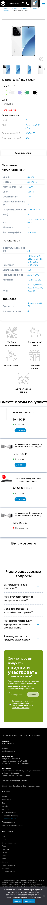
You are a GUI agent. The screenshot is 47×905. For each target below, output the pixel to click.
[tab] (23, 153)
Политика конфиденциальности (14, 781)
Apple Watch (6, 800)
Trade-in (5, 846)
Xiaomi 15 (32, 182)
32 (28, 251)
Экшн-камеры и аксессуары (13, 825)
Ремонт (5, 856)
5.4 (28, 227)
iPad (3, 803)
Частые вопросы (8, 865)
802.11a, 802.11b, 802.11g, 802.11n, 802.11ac (35, 288)
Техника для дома (9, 822)
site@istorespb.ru (8, 751)
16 (28, 204)
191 (28, 214)
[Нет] (44, 895)
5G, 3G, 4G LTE (34, 280)
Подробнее (29, 901)
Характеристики (23, 153)
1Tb (29, 197)
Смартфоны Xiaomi (9, 819)
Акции (4, 852)
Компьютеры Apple (9, 812)
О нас (4, 840)
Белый (30, 192)
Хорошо (17, 901)
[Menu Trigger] (43, 3)
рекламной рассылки (20, 703)
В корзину (20, 430)
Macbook (5, 809)
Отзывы (5, 862)
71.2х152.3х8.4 (33, 209)
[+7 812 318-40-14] (28, 3)
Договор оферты (8, 871)
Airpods (5, 806)
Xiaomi (30, 177)
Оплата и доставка (9, 843)
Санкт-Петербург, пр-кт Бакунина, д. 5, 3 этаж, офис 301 (23, 771)
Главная (5, 837)
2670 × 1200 (33, 275)
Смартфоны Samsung (10, 816)
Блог (4, 859)
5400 (30, 187)
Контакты (5, 868)
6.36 (29, 270)
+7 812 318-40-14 (8, 743)
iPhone (4, 797)
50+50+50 (32, 232)
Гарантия (5, 849)
